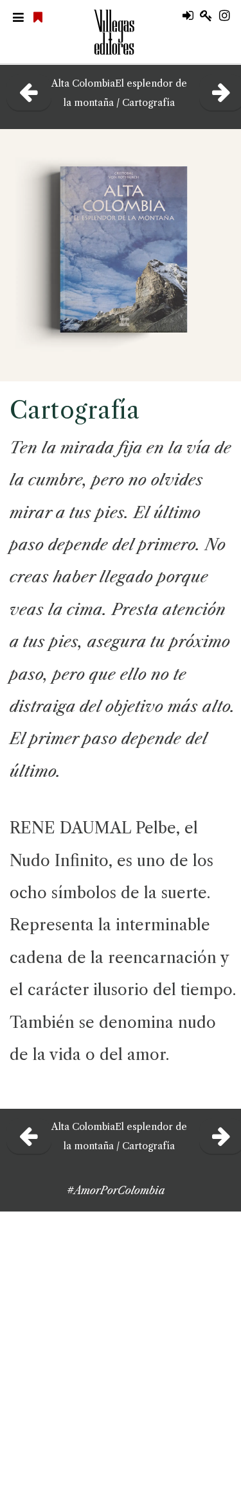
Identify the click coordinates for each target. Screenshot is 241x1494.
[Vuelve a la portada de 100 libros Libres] (39, 18)
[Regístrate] (209, 16)
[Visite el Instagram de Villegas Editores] (229, 16)
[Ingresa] (191, 16)
